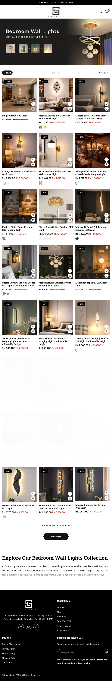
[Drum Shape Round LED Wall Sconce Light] (92, 429)
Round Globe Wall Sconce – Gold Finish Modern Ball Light (19, 451)
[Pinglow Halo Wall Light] (19, 95)
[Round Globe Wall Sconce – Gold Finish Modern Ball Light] (19, 429)
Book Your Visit (64, 621)
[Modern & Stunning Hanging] (92, 373)
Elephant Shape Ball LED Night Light (91, 284)
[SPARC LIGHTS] (56, 12)
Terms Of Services (11, 644)
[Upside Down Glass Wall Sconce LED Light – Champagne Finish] (19, 262)
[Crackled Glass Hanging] (19, 373)
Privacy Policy (8, 648)
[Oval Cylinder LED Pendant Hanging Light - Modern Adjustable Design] (19, 317)
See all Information (12, 582)
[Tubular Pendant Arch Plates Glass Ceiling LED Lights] (56, 373)
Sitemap (61, 607)
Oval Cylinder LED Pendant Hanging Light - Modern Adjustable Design (16, 341)
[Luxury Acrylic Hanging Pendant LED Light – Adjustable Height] (92, 317)
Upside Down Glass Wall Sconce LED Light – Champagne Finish (18, 284)
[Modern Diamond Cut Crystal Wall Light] (92, 484)
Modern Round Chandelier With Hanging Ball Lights (55, 284)
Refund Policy (8, 653)
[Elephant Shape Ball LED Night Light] (92, 262)
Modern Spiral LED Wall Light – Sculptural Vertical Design (91, 117)
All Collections (64, 626)
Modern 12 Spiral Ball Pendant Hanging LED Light (91, 228)
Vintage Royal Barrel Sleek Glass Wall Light (19, 173)
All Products (63, 630)
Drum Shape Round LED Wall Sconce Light (90, 451)
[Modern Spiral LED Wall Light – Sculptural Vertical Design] (92, 95)
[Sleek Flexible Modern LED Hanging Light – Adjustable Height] (56, 317)
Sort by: (102, 72)
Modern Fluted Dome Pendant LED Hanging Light (17, 228)
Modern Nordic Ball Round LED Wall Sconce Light (55, 173)
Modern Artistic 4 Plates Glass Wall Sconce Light (54, 117)
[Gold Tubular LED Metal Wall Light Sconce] (56, 429)
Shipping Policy (9, 658)
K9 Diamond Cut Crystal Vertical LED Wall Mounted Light (55, 507)
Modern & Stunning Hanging (90, 394)
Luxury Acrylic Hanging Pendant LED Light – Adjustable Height (92, 340)
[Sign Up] (106, 652)
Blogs (59, 612)
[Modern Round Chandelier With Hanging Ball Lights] (56, 262)
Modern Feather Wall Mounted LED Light (18, 507)
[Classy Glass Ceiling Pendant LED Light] (56, 206)
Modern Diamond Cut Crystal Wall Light (90, 506)
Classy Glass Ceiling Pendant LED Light (56, 228)
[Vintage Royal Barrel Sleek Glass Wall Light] (19, 150)
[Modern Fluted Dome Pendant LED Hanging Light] (19, 206)
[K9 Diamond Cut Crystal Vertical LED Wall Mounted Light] (56, 484)
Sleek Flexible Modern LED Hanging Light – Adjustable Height (53, 341)
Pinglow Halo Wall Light (14, 115)
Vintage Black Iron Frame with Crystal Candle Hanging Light (91, 173)
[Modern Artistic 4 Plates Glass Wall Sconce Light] (56, 95)
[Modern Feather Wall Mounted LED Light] (19, 484)
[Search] (101, 12)
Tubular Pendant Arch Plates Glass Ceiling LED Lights (53, 395)
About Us (61, 616)
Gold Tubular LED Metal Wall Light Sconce (54, 451)
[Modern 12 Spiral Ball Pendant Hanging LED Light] (92, 206)
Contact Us (7, 662)
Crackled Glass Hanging (14, 394)
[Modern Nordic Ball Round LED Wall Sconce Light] (56, 150)
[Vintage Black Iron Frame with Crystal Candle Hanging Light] (92, 150)
